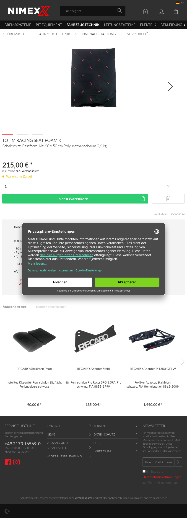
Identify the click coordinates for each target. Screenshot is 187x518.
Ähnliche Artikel (15, 307)
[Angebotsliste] (142, 10)
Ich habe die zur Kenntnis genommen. (162, 476)
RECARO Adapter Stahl (93, 369)
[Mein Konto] (158, 10)
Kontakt (54, 426)
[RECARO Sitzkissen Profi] (34, 339)
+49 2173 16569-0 (23, 443)
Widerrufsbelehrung (64, 456)
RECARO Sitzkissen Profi (34, 369)
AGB (96, 443)
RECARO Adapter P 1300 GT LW (153, 369)
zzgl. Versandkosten (27, 171)
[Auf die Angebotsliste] (168, 199)
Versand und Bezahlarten (57, 445)
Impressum (102, 451)
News (51, 434)
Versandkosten (84, 498)
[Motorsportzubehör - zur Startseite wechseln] (29, 11)
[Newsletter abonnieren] (178, 461)
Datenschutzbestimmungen (162, 477)
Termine (100, 426)
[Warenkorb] (173, 10)
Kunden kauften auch (51, 307)
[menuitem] (92, 11)
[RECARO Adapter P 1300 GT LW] (152, 339)
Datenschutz (104, 434)
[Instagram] (16, 462)
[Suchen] (120, 10)
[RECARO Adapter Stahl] (93, 339)
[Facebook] (9, 462)
